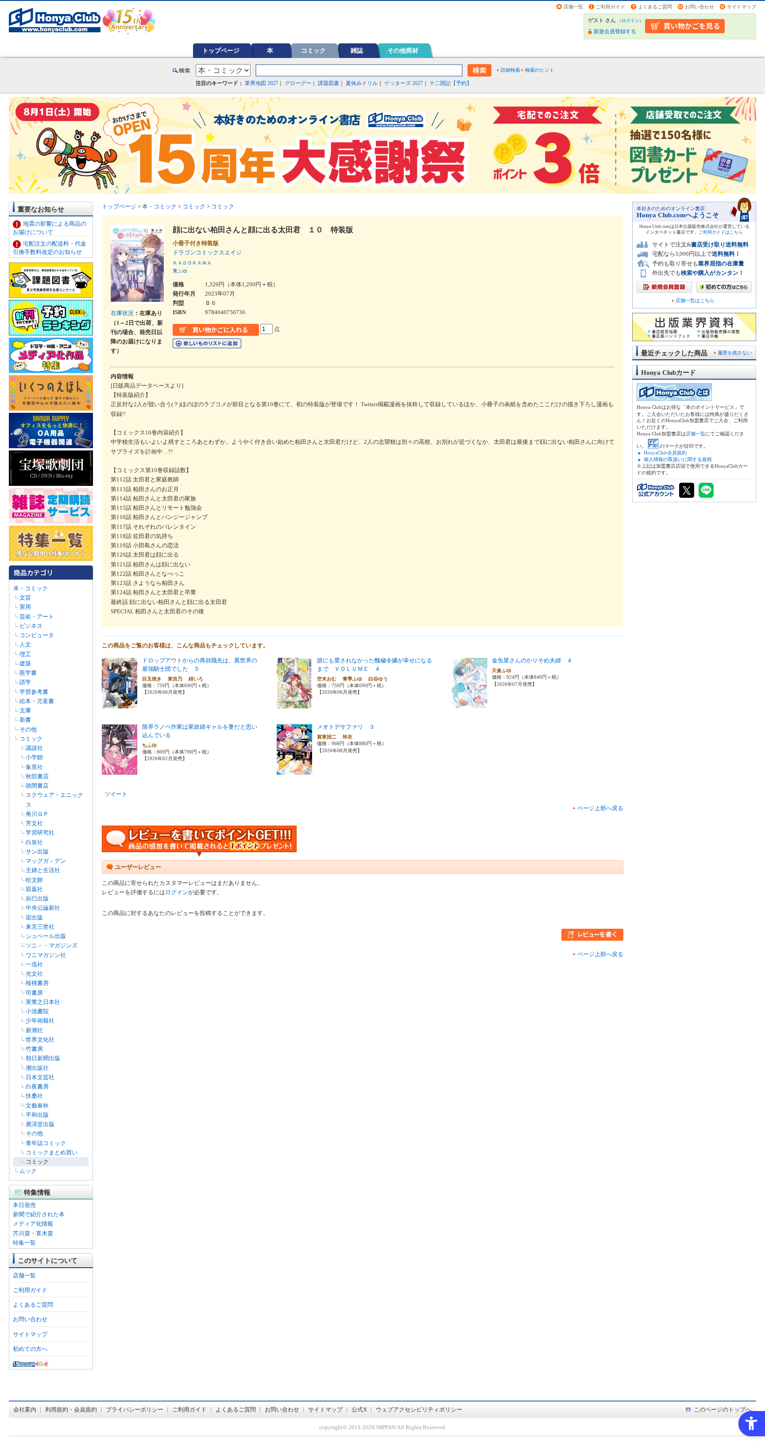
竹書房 (34, 1049)
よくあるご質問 (655, 6)
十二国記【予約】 (450, 83)
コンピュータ (36, 635)
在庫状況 (122, 313)
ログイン (630, 20)
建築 (25, 663)
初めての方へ (30, 1349)
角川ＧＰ (37, 814)
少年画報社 (40, 1020)
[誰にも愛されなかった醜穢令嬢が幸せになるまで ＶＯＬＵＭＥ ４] (294, 705)
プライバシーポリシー (134, 1409)
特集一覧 (24, 1242)
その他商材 (402, 50)
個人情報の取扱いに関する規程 (678, 459)
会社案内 (24, 1409)
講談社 (34, 748)
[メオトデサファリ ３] (294, 771)
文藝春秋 (37, 1105)
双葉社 (34, 889)
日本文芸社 (40, 1077)
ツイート (116, 794)
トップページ (221, 50)
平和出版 (37, 1114)
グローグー (298, 83)
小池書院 (37, 1011)
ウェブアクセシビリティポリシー (419, 1409)
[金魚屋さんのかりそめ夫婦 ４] (469, 705)
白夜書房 (37, 1086)
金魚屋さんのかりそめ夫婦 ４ (532, 660)
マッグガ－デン (46, 861)
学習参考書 (33, 691)
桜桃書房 (37, 983)
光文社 (34, 973)
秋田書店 (37, 776)
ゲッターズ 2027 (403, 83)
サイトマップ (741, 6)
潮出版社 (37, 1068)
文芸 (25, 597)
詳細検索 (510, 70)
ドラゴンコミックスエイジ (210, 252)
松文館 (34, 880)
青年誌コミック (46, 1143)
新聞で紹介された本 (39, 1214)
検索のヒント (539, 70)
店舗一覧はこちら (695, 300)
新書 (25, 719)
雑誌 (357, 50)
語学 (25, 682)
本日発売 (24, 1205)
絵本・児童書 (36, 701)
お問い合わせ (699, 6)
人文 (25, 644)
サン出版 (37, 851)
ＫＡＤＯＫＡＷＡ (192, 262)
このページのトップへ (722, 1409)
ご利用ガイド (610, 6)
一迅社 (34, 964)
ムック (28, 1171)
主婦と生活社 (43, 870)
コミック (313, 50)
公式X (359, 1409)
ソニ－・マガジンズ (51, 945)
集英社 (34, 767)
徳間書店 (37, 785)
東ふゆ (180, 270)
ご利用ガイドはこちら (721, 232)
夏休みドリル (362, 83)
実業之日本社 (43, 1002)
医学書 (28, 672)
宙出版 (34, 917)
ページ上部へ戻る (600, 808)
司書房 (34, 992)
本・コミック (30, 588)
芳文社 (34, 823)
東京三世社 (40, 926)
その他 (28, 729)
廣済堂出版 (40, 1124)
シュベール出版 (46, 936)
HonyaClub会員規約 (665, 452)
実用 (25, 607)
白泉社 (34, 842)
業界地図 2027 (261, 83)
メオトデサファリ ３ (346, 726)
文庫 (25, 710)
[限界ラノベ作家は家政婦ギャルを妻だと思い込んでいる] (119, 771)
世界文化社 (40, 1039)
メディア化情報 (33, 1223)
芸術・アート (36, 616)
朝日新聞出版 (43, 1058)
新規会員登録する (615, 31)
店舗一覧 (573, 6)
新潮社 (34, 1030)
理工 (25, 654)
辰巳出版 (37, 898)
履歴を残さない (735, 352)
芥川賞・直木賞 (33, 1233)
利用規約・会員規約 (71, 1409)
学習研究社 (40, 832)
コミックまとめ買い (51, 1152)
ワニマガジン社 (46, 955)
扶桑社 (34, 1095)
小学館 (34, 757)
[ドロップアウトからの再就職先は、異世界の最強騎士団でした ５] (119, 705)
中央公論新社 (43, 907)
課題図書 (328, 83)
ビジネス (30, 626)
